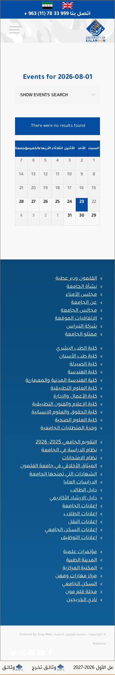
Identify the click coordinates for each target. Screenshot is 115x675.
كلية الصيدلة (83, 364)
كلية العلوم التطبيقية (74, 388)
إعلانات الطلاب (80, 514)
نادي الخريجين (82, 600)
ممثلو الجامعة (81, 334)
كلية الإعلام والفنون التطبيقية (64, 404)
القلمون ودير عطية (76, 278)
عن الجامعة (84, 303)
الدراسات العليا (80, 482)
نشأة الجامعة (82, 287)
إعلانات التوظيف (79, 538)
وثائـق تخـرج (54, 667)
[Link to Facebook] (50, 653)
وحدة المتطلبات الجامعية (68, 428)
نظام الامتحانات (79, 458)
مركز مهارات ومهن (76, 576)
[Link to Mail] (31, 653)
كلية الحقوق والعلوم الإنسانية (64, 412)
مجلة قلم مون (81, 592)
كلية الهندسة (82, 372)
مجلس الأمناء (81, 295)
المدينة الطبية (81, 560)
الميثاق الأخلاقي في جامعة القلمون (58, 466)
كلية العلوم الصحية (76, 420)
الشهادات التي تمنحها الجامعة (63, 474)
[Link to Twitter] (13, 653)
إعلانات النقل (82, 522)
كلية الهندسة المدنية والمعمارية (61, 380)
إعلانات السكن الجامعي (71, 530)
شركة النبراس (81, 326)
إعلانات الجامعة (79, 506)
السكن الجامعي (79, 584)
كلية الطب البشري (76, 348)
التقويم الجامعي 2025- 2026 (66, 442)
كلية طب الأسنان (78, 356)
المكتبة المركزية (80, 568)
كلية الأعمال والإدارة (75, 396)
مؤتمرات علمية (80, 552)
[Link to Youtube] (41, 653)
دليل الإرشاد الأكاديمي (73, 498)
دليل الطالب (83, 490)
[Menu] (16, 30)
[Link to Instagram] (22, 653)
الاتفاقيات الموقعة (76, 318)
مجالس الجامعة (79, 311)
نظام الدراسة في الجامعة (69, 450)
